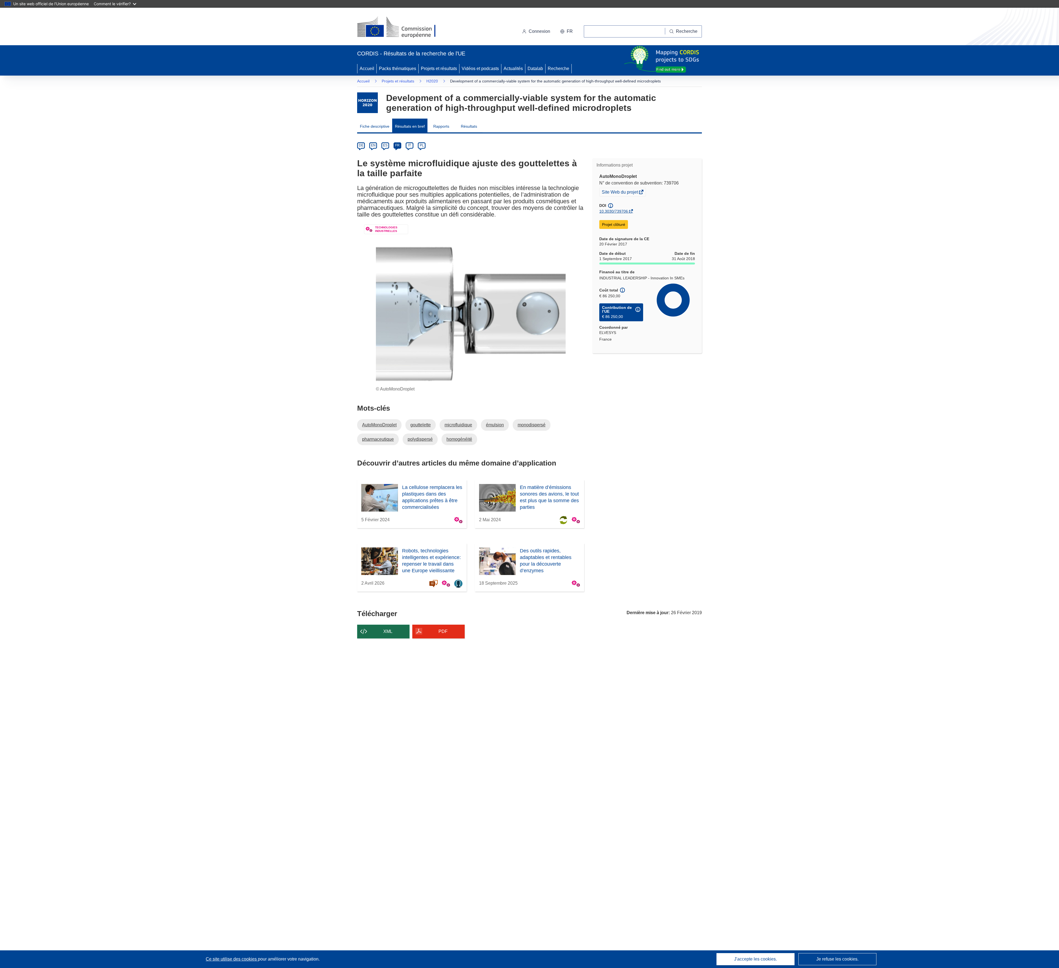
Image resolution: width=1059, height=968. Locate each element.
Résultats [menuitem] (469, 126)
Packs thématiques (397, 68)
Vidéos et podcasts (480, 68)
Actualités (513, 68)
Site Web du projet (620, 192)
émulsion (495, 425)
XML (387, 631)
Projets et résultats (439, 68)
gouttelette (420, 425)
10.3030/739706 (613, 211)
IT (409, 145)
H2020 (432, 81)
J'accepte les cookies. (755, 959)
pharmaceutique (378, 439)
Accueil (367, 68)
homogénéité (459, 439)
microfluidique (458, 425)
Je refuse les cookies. (837, 959)
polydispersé (420, 439)
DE (361, 145)
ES (385, 145)
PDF (443, 631)
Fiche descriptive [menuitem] (374, 126)
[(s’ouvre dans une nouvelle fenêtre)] (401, 28)
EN (373, 145)
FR (397, 145)
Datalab (535, 68)
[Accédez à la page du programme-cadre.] (367, 102)
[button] (566, 31)
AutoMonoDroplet (379, 425)
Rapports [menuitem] (441, 126)
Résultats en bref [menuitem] (410, 126)
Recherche (558, 68)
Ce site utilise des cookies (232, 959)
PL (422, 145)
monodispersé (531, 425)
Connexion (539, 31)
